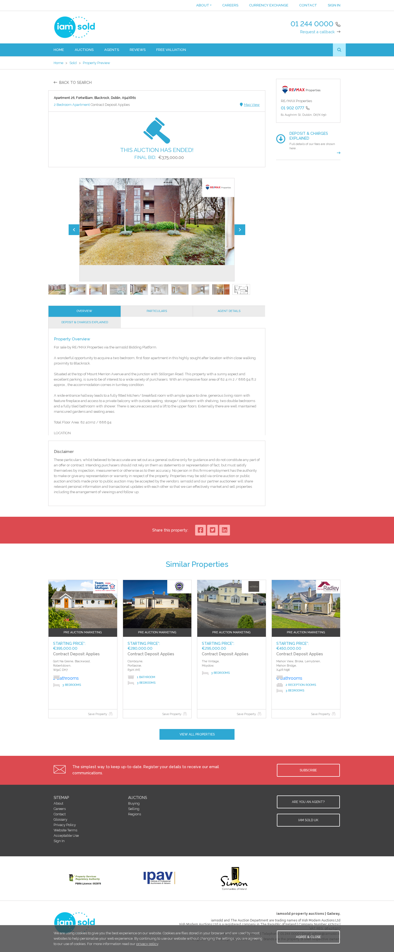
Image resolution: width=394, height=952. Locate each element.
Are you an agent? (308, 802)
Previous (74, 229)
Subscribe (308, 770)
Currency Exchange (268, 5)
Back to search (75, 82)
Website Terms (65, 830)
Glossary (60, 819)
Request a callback (317, 31)
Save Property (97, 714)
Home (59, 50)
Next (240, 229)
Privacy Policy (65, 825)
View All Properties (197, 734)
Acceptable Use (66, 836)
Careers (230, 5)
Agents (111, 50)
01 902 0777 (292, 108)
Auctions (84, 50)
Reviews (138, 50)
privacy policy (147, 944)
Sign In (334, 5)
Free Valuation (171, 50)
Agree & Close (308, 937)
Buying (134, 803)
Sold (73, 63)
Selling (133, 809)
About (203, 5)
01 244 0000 (312, 24)
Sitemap (61, 797)
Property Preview (96, 63)
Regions (134, 814)
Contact (308, 5)
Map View (252, 105)
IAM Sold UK (308, 820)
